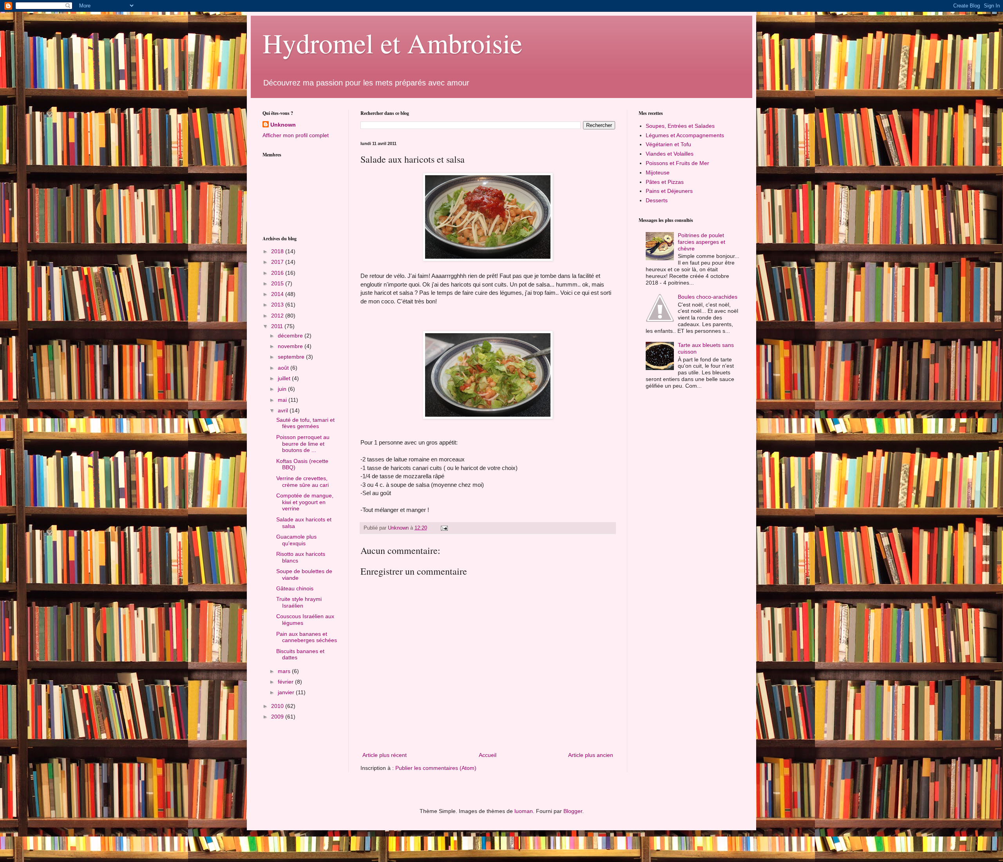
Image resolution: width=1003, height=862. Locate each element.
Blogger (572, 811)
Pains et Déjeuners (669, 191)
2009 (278, 716)
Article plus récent (384, 755)
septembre (292, 357)
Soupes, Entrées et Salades (680, 126)
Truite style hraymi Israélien (299, 602)
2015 (278, 283)
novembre (291, 346)
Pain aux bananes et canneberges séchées (306, 637)
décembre (291, 335)
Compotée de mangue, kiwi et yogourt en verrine (304, 502)
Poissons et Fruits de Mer (677, 163)
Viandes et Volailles (669, 154)
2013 (278, 304)
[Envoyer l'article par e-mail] (443, 528)
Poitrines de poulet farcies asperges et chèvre (701, 242)
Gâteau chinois (294, 588)
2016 (278, 273)
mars (285, 671)
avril (284, 410)
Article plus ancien (590, 755)
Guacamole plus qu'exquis (296, 540)
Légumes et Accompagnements (685, 135)
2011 (277, 326)
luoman (523, 811)
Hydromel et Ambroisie (392, 42)
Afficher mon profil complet (296, 135)
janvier (287, 692)
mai (283, 400)
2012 (278, 315)
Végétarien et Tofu (668, 144)
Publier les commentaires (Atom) (435, 768)
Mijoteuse (658, 172)
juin (283, 389)
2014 (278, 294)
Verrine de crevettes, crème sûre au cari (302, 481)
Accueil (487, 755)
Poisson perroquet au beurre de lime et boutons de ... (303, 444)
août (284, 368)
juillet (285, 378)
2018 (278, 251)
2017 (278, 262)
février (286, 682)
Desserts (657, 200)
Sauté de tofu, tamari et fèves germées (305, 423)
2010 (278, 706)
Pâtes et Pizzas (665, 182)
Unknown (283, 125)
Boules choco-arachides (707, 297)
